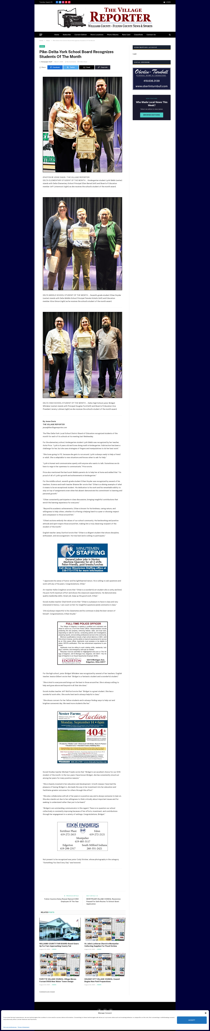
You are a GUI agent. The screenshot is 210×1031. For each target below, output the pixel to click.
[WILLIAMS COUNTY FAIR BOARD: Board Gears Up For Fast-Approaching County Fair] (59, 929)
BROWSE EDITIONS (151, 115)
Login (135, 54)
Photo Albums (112, 35)
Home (56, 35)
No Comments (71, 62)
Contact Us (151, 35)
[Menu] (40, 34)
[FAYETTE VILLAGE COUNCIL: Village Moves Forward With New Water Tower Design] (59, 964)
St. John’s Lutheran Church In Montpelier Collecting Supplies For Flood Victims (101, 945)
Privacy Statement (23, 1027)
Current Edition (80, 35)
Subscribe (67, 35)
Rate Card (126, 35)
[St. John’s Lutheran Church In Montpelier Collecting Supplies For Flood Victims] (105, 929)
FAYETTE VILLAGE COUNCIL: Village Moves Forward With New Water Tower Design (57, 980)
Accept (191, 1020)
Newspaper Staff (46, 62)
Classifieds (138, 35)
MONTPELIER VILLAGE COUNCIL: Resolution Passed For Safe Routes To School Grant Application (103, 901)
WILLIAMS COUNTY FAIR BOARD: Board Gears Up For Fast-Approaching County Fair (59, 945)
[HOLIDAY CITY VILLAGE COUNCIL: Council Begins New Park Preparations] (105, 964)
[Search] (170, 34)
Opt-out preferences (10, 1027)
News (42, 46)
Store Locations (96, 35)
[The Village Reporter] (105, 18)
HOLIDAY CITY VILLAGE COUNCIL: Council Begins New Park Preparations (102, 980)
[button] (206, 1013)
